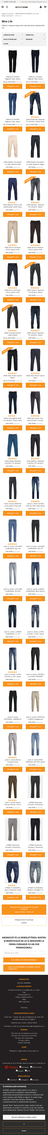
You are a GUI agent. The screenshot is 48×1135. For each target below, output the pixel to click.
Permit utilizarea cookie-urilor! (24, 1117)
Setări (24, 1131)
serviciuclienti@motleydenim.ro (34, 2)
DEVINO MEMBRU (24, 983)
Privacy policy (24, 1040)
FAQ (24, 992)
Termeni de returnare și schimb (24, 1036)
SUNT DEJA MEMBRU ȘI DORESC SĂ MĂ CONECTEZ (24, 968)
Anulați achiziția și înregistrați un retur (24, 990)
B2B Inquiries (24, 1002)
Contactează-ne (24, 995)
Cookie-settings (24, 1043)
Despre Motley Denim (24, 997)
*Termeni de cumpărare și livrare (24, 1033)
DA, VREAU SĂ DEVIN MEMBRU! (24, 960)
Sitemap (24, 1007)
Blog (24, 999)
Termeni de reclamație (24, 1038)
